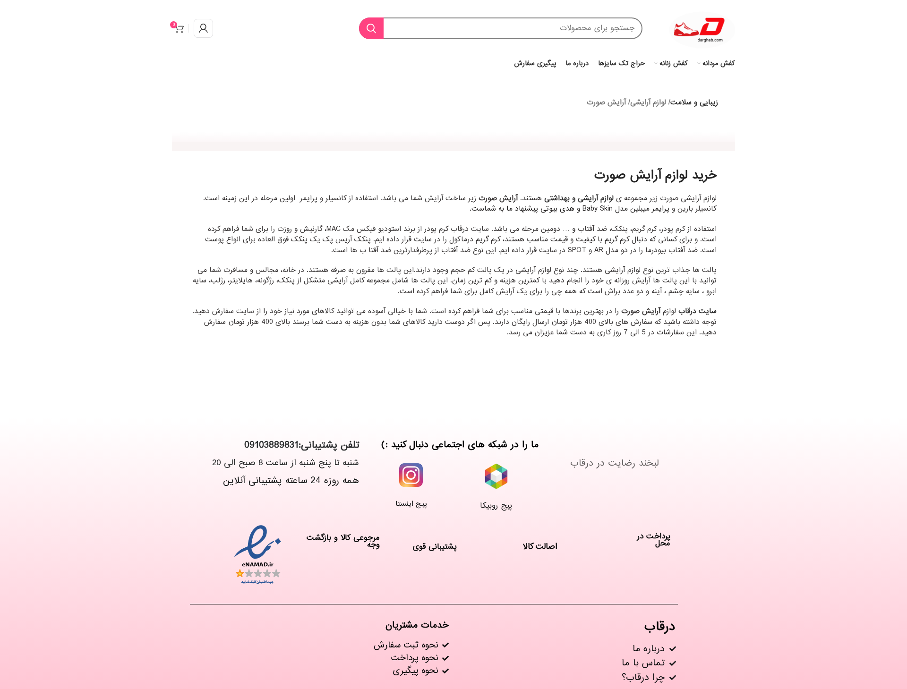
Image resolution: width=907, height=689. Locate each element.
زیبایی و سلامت (694, 102)
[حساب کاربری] (203, 28)
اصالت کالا (540, 546)
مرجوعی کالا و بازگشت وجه (343, 541)
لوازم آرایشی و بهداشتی (579, 198)
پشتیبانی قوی (435, 547)
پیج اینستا (411, 504)
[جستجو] (371, 28)
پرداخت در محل (653, 539)
